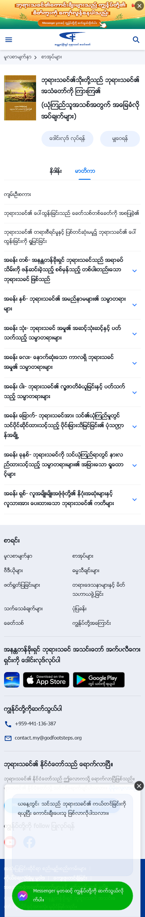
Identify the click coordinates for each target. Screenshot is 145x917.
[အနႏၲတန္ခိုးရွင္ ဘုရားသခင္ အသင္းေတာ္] (72, 39)
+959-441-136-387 (35, 724)
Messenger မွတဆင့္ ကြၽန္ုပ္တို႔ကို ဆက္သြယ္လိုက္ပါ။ (78, 896)
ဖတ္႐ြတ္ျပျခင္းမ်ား (22, 585)
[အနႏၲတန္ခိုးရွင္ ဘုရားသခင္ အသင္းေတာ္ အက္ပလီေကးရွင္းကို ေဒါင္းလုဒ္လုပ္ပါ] (12, 680)
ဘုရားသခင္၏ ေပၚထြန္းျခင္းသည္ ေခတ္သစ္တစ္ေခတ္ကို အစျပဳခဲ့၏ (71, 213)
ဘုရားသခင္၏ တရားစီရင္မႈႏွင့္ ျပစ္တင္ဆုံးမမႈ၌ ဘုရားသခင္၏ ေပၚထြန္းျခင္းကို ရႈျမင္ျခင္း (70, 237)
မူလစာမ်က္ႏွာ (18, 57)
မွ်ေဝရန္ (120, 138)
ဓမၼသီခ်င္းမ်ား (85, 571)
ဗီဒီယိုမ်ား (13, 571)
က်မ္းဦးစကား (17, 194)
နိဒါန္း (56, 171)
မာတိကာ (85, 171)
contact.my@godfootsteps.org (48, 738)
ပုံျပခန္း (79, 609)
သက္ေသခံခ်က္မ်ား (23, 609)
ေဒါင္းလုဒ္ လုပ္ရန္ (67, 138)
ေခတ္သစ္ (14, 623)
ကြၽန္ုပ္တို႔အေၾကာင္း (91, 623)
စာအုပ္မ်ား (51, 57)
